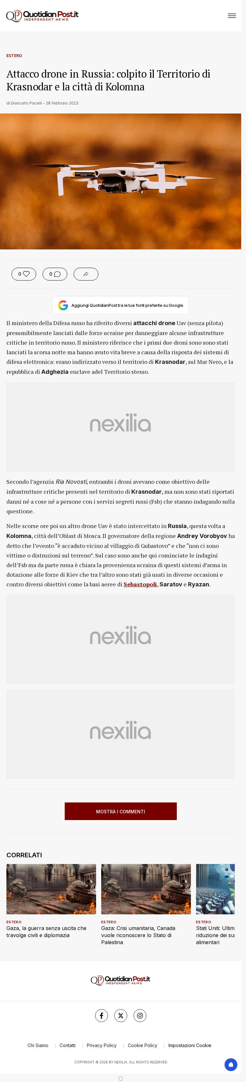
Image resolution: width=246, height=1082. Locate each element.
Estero (14, 55)
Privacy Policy (102, 1045)
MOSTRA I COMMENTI (120, 811)
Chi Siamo (38, 1045)
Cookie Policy (142, 1045)
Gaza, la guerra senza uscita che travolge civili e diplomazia (46, 931)
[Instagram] (140, 1015)
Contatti (68, 1045)
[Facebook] (101, 1015)
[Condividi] (86, 274)
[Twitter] (120, 1015)
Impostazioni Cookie (189, 1045)
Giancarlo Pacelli (26, 103)
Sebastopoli (140, 584)
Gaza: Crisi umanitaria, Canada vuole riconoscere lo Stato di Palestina (138, 935)
